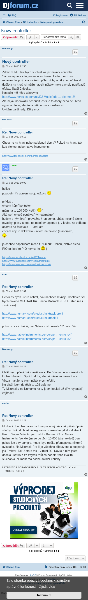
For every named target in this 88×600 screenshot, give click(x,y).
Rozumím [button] (44, 595)
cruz (4, 274)
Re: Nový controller (17, 132)
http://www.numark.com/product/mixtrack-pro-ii (32, 313)
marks (5, 403)
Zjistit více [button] (47, 586)
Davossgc (7, 48)
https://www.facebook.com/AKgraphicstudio (26, 260)
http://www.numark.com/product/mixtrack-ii (30, 318)
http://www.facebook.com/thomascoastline (25, 155)
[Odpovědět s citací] (75, 52)
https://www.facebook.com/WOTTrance (24, 257)
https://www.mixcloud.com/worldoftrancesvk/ (26, 264)
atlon (14, 165)
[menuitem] (11, 15)
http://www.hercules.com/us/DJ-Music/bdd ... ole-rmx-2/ (38, 96)
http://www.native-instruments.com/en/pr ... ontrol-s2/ (37, 339)
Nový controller (16, 30)
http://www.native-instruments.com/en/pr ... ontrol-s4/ (37, 334)
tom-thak (7, 119)
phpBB (32, 575)
